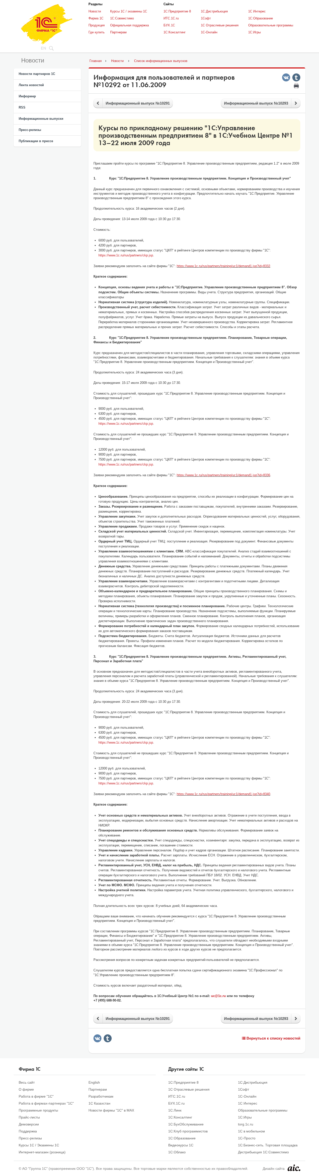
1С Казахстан (99, 1103)
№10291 (138, 103)
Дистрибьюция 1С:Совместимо (263, 1152)
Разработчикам (100, 1096)
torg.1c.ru (245, 1124)
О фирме (26, 1089)
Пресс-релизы (30, 130)
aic (294, 1168)
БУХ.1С (169, 25)
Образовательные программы (270, 25)
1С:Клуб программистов (188, 1131)
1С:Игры (254, 32)
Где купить (96, 32)
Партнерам (118, 32)
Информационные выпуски (41, 118)
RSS (22, 107)
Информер (27, 96)
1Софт (206, 18)
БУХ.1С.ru (176, 1103)
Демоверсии (29, 1124)
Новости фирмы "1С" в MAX (111, 1110)
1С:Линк (174, 1110)
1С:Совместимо (122, 18)
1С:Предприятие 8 (177, 11)
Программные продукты (38, 1110)
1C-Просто (246, 1138)
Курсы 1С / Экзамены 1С (39, 1145)
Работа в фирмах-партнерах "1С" (46, 1103)
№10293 (256, 103)
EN (43, 48)
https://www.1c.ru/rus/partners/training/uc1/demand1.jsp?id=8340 (223, 794)
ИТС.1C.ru (171, 18)
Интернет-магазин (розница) (42, 1152)
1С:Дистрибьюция (214, 11)
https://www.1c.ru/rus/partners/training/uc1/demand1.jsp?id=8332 (223, 266)
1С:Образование (260, 18)
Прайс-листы (29, 1117)
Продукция (96, 25)
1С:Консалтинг (174, 32)
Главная (95, 61)
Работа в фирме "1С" (36, 1096)
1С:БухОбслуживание (186, 1124)
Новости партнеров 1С (37, 74)
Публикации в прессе (36, 141)
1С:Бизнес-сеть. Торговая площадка (268, 1145)
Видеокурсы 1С (180, 1145)
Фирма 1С (95, 18)
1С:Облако (177, 1152)
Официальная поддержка (129, 25)
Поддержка (28, 1131)
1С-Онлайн (209, 32)
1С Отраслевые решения (220, 25)
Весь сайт (27, 1082)
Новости (94, 11)
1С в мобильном (251, 1131)
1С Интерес (257, 11)
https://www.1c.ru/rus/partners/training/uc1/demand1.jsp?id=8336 (223, 475)
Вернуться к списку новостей (272, 1038)
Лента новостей (31, 85)
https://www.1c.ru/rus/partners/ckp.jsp (125, 255)
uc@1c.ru (218, 996)
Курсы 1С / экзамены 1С (128, 11)
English (94, 1082)
